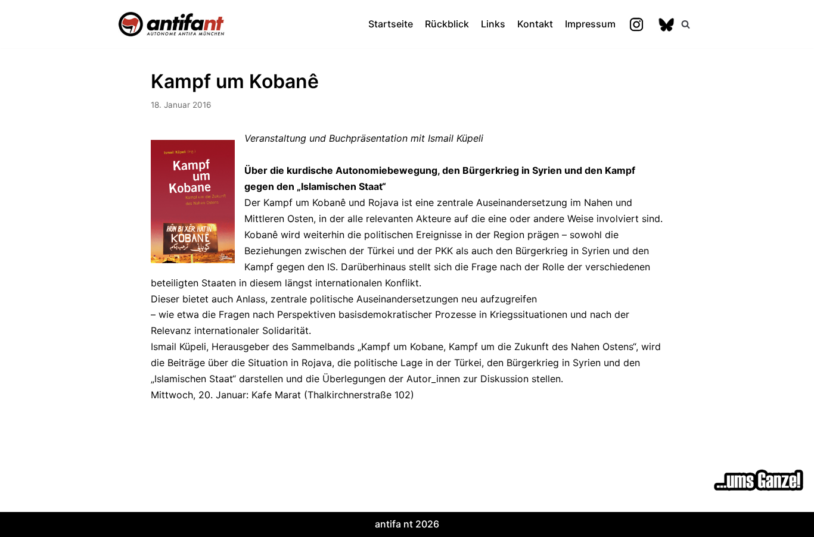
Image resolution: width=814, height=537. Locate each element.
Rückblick (447, 24)
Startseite (390, 24)
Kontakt (535, 24)
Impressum (590, 24)
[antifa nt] (171, 24)
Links (493, 24)
